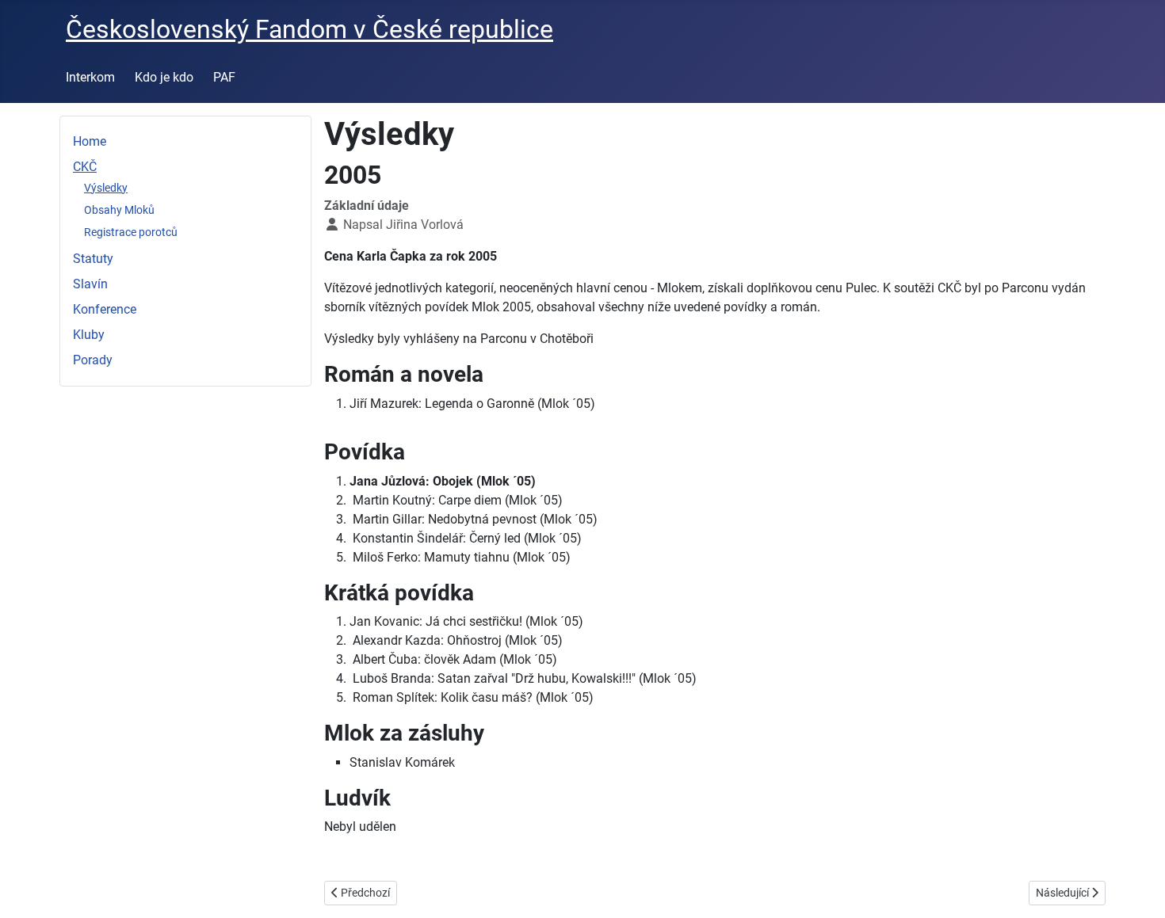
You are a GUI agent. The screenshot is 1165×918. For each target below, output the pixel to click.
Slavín (90, 283)
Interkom (90, 77)
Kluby (89, 334)
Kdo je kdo (164, 77)
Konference (104, 309)
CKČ (85, 166)
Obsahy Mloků (119, 210)
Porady (93, 360)
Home (89, 141)
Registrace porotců (131, 232)
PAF (224, 77)
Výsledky (106, 187)
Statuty (93, 258)
